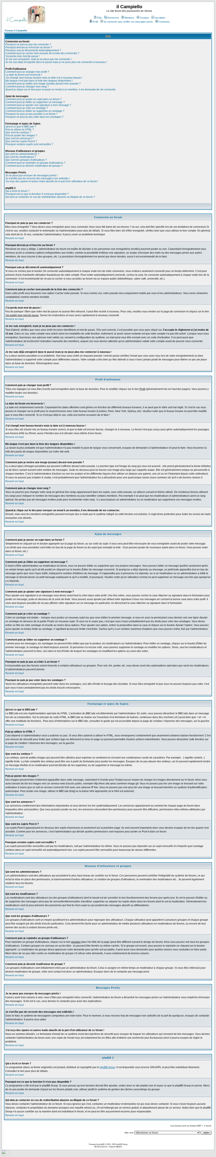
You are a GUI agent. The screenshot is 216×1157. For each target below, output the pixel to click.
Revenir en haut (14, 238)
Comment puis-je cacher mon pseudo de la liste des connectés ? (42, 53)
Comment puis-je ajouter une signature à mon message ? (38, 105)
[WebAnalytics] (6, 1154)
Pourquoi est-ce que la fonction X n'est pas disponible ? (37, 194)
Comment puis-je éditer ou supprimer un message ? (35, 102)
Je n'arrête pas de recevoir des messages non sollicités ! (37, 178)
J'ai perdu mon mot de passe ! (22, 56)
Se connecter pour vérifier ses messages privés (128, 21)
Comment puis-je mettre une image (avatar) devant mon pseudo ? (43, 83)
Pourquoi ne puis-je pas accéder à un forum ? (31, 113)
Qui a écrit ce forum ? (17, 191)
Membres (129, 17)
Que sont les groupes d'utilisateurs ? (26, 159)
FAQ (99, 17)
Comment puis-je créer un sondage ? (26, 108)
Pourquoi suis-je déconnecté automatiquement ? (33, 50)
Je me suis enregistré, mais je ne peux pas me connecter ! (38, 59)
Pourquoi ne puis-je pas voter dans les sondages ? (34, 116)
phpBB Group (107, 1067)
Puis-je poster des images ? (21, 135)
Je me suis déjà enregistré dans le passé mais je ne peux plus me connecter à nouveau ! (56, 62)
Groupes (144, 17)
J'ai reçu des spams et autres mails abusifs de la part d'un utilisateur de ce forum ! (51, 181)
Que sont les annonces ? (19, 138)
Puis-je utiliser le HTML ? (19, 129)
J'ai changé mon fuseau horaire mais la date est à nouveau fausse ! (43, 77)
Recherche (113, 17)
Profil (95, 21)
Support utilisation (115, 1146)
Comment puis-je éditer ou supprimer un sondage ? (34, 111)
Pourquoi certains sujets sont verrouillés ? (29, 144)
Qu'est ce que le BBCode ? (20, 126)
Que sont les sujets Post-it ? (21, 141)
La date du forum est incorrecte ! (23, 74)
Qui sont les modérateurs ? (20, 156)
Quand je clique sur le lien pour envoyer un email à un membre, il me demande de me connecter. (60, 89)
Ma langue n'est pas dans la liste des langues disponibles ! (39, 80)
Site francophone (100, 1146)
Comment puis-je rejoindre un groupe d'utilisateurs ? (35, 162)
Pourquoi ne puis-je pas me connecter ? (28, 44)
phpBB (101, 1144)
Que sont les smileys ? (18, 132)
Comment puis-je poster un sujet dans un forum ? (33, 99)
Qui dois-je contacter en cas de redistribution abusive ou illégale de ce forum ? (50, 196)
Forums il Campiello (16, 30)
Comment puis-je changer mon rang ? (27, 86)
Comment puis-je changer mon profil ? (27, 71)
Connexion (164, 21)
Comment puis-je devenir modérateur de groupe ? (34, 165)
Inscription (160, 17)
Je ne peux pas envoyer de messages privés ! (31, 175)
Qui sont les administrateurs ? (22, 153)
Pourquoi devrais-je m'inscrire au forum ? (28, 47)
